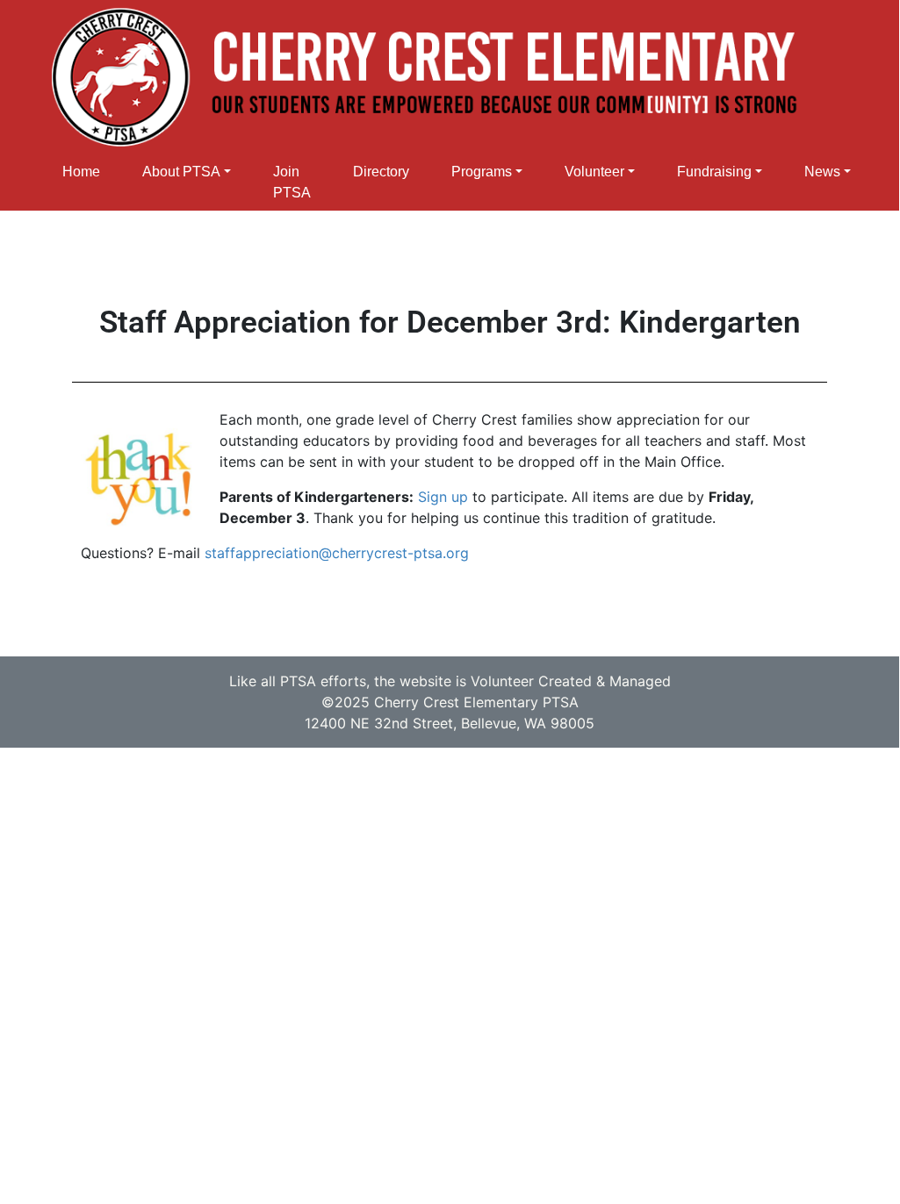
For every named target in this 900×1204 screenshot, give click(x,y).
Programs (481, 171)
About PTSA (181, 171)
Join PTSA (292, 182)
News (822, 171)
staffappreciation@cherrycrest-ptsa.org (337, 553)
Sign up (443, 496)
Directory (381, 171)
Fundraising (714, 171)
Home (81, 171)
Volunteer (594, 171)
